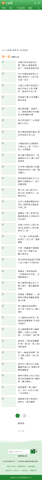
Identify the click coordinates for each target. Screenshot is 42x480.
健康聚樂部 (22, 466)
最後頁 (21, 423)
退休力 (16, 470)
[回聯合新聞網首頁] (3, 3)
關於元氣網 (11, 466)
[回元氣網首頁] (8, 3)
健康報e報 (22, 456)
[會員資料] (35, 3)
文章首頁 (24, 470)
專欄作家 (33, 470)
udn (3, 50)
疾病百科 (8, 470)
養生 (11, 7)
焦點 (4, 7)
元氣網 (8, 50)
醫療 (30, 7)
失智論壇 (21, 7)
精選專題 (31, 466)
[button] (39, 8)
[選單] (39, 3)
